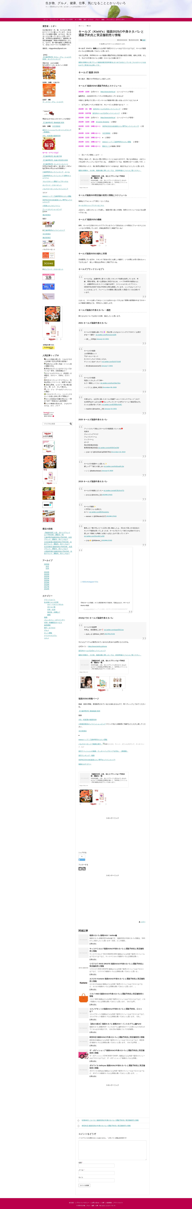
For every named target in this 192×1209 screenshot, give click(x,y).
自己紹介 (71, 1202)
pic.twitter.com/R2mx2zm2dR (106, 335)
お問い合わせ (95, 1202)
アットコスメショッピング (52, 209)
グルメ (97, 19)
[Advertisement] (95, 833)
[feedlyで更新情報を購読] (80, 868)
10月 (47, 568)
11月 (47, 566)
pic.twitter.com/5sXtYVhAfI (111, 361)
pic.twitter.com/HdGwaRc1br (114, 466)
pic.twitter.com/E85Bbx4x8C (112, 404)
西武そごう (106, 146)
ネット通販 (78, 19)
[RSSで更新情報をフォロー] (84, 868)
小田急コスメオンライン (51, 206)
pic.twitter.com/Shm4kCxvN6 (94, 536)
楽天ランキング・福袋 (86, 755)
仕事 (103, 1202)
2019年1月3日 (107, 540)
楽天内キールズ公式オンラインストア (106, 109)
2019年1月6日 (107, 495)
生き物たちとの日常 (66, 19)
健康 (48, 615)
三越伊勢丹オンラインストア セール (56, 172)
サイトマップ (54, 19)
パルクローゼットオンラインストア (55, 189)
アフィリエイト (49, 600)
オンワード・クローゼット (52, 185)
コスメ (46, 638)
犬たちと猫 (51, 607)
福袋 (103, 19)
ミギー (143, 922)
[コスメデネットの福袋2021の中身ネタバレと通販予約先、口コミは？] (83, 1013)
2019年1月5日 (111, 516)
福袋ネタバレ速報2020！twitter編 (103, 935)
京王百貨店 (106, 133)
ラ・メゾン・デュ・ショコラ (52, 102)
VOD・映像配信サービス (53, 622)
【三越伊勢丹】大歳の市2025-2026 (55, 160)
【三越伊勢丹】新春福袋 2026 (89, 711)
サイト (80, 1177)
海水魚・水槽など (53, 612)
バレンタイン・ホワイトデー (115, 19)
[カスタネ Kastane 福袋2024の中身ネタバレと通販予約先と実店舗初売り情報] (83, 983)
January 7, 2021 (107, 366)
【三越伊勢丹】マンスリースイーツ (55, 164)
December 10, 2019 (118, 452)
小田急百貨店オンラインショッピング (92, 724)
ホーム (46, 19)
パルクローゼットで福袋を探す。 (90, 744)
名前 (80, 1162)
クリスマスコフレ (50, 635)
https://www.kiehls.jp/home (97, 646)
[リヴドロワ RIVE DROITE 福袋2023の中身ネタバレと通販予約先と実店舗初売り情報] (83, 968)
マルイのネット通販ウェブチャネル (55, 181)
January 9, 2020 (107, 471)
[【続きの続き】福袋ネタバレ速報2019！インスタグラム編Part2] (83, 1028)
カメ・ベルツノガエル (55, 604)
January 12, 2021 (103, 339)
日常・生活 (51, 609)
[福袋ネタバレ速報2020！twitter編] (83, 939)
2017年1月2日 (110, 634)
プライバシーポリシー (82, 1202)
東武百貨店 (47, 215)
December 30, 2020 (110, 387)
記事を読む (93, 943)
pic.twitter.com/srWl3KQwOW (108, 448)
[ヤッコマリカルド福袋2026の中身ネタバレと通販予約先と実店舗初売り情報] (83, 953)
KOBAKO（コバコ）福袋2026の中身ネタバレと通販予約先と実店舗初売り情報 (110, 1120)
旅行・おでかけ (88, 19)
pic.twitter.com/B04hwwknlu (99, 512)
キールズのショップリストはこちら (91, 205)
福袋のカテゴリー (84, 764)
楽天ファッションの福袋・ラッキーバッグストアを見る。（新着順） (103, 751)
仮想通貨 (47, 625)
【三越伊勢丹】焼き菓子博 (52, 156)
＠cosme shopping (102, 122)
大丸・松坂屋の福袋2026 (87, 719)
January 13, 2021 (110, 409)
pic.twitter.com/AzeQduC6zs (110, 383)
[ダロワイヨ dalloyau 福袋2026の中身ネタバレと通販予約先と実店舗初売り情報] (83, 1070)
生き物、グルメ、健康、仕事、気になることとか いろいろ (86, 3)
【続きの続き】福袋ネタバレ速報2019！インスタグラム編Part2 (115, 1024)
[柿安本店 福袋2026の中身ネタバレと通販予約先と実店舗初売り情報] (83, 1041)
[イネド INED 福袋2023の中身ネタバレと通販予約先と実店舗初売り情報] (83, 998)
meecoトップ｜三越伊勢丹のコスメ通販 (116, 142)
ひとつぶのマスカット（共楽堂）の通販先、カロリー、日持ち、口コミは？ (58, 375)
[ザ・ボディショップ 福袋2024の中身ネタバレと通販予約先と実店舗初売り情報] (83, 1055)
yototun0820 (89, 609)
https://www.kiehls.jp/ (107, 92)
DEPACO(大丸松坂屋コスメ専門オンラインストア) (120, 126)
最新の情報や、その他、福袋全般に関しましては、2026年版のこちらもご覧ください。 (109, 170)
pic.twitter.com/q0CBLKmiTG (114, 490)
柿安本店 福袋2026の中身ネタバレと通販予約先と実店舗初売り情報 (117, 1037)
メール (81, 1170)
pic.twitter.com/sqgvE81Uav (114, 630)
